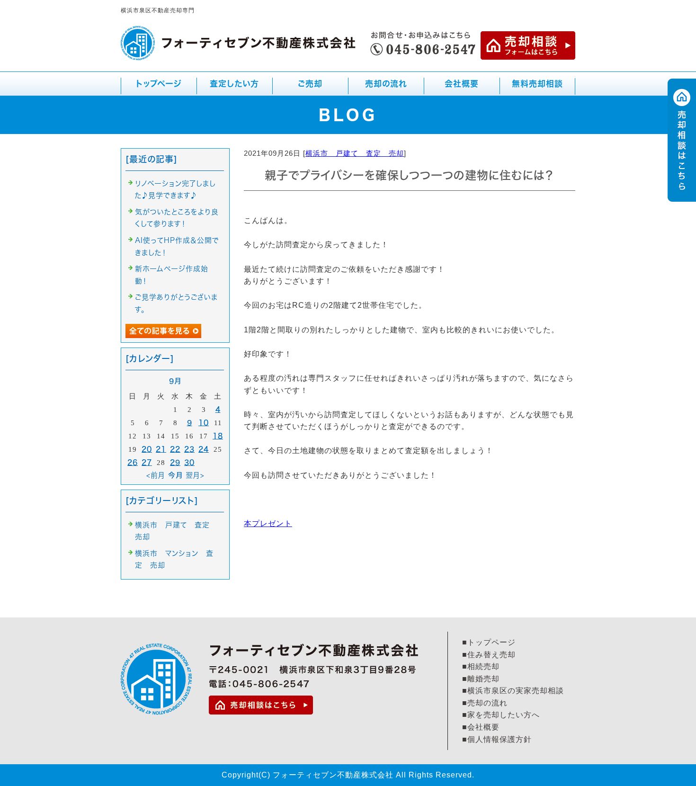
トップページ (159, 84)
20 (147, 449)
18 (218, 435)
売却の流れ (386, 84)
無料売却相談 (537, 84)
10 (203, 422)
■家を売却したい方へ (501, 715)
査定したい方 (234, 84)
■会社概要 (481, 727)
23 (189, 449)
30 (189, 462)
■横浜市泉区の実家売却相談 (513, 691)
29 (175, 462)
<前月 (155, 475)
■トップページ (489, 642)
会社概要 (462, 84)
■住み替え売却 (489, 655)
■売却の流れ (485, 703)
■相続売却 (481, 666)
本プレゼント (268, 523)
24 (203, 449)
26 (132, 462)
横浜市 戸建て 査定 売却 (354, 153)
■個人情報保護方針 (497, 739)
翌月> (195, 475)
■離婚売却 (481, 679)
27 (147, 462)
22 (175, 449)
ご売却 (308, 88)
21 (161, 449)
